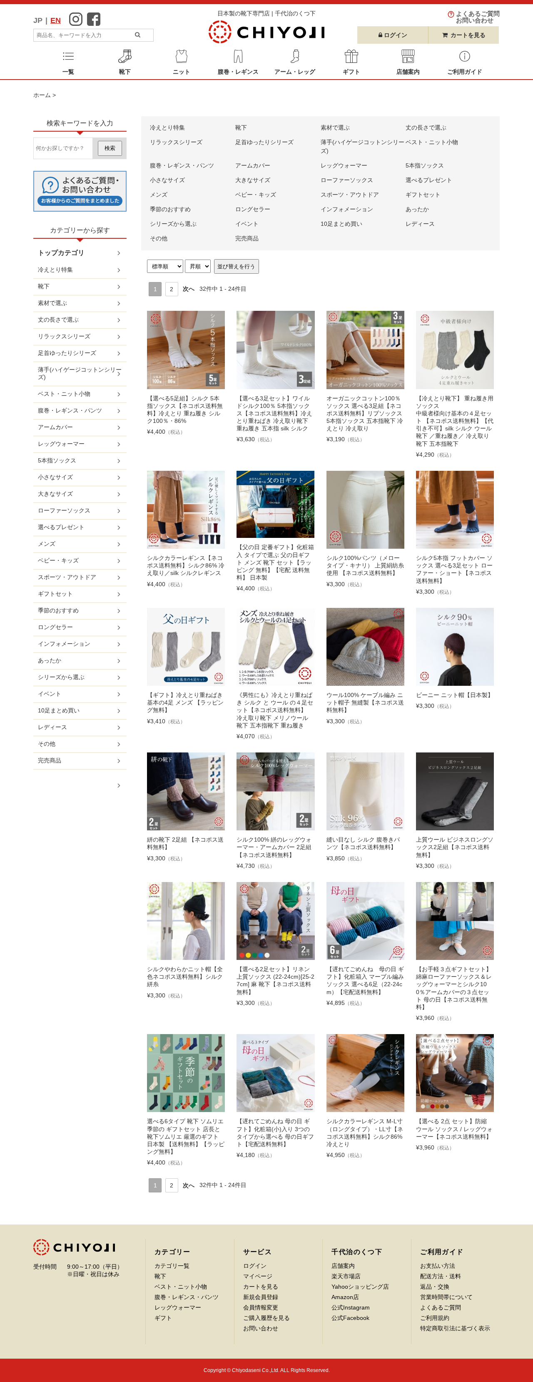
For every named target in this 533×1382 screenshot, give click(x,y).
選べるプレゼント (429, 180)
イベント (247, 223)
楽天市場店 (346, 1276)
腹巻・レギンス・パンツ (182, 165)
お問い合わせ (260, 1328)
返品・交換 (434, 1286)
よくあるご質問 (440, 1307)
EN (55, 20)
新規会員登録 (260, 1297)
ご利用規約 (434, 1318)
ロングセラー (252, 209)
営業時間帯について (446, 1297)
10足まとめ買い (341, 223)
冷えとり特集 (167, 127)
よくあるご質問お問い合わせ (478, 16)
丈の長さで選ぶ (426, 127)
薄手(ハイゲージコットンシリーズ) (80, 373)
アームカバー (252, 165)
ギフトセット (423, 194)
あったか (417, 209)
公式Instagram (350, 1307)
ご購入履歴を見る (266, 1318)
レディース (420, 223)
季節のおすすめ (170, 209)
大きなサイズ (252, 180)
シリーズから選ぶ (173, 223)
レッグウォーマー (344, 165)
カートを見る (468, 35)
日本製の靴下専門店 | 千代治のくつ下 (266, 13)
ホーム (42, 95)
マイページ (257, 1276)
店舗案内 (343, 1265)
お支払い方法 (437, 1265)
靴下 (241, 127)
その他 (158, 238)
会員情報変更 (260, 1307)
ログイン (254, 1265)
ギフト (163, 1318)
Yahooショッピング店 (360, 1286)
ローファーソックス (347, 180)
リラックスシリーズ (176, 142)
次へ (188, 288)
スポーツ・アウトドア (350, 194)
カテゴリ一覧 (171, 1265)
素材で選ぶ (335, 127)
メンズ (158, 194)
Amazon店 (345, 1297)
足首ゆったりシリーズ (264, 142)
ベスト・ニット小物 (432, 142)
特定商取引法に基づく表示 (455, 1328)
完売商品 (247, 238)
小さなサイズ (167, 180)
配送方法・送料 (440, 1276)
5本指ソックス (425, 165)
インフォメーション (347, 209)
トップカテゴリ (61, 252)
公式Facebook (350, 1318)
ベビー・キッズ (255, 194)
